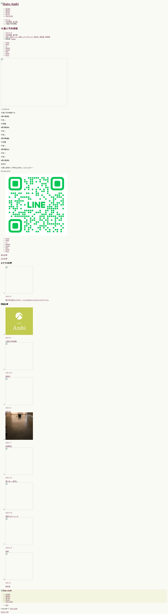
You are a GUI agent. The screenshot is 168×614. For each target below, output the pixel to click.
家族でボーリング (11, 516)
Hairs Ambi (13, 609)
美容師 (47, 37)
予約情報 (8, 35)
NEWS (7, 12)
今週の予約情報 (11, 341)
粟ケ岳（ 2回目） (11, 481)
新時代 (7, 376)
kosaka (13, 39)
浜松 (7, 37)
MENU (7, 11)
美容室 (42, 37)
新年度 (7, 586)
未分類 (15, 35)
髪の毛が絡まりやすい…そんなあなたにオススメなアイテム (27, 300)
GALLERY (9, 16)
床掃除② (8, 446)
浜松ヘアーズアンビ (26, 37)
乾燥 (7, 551)
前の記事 (4, 255)
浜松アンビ (14, 37)
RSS (6, 605)
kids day (8, 411)
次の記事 (4, 259)
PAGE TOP (5, 612)
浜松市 (36, 37)
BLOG (7, 14)
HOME (7, 9)
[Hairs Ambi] (10, 4)
